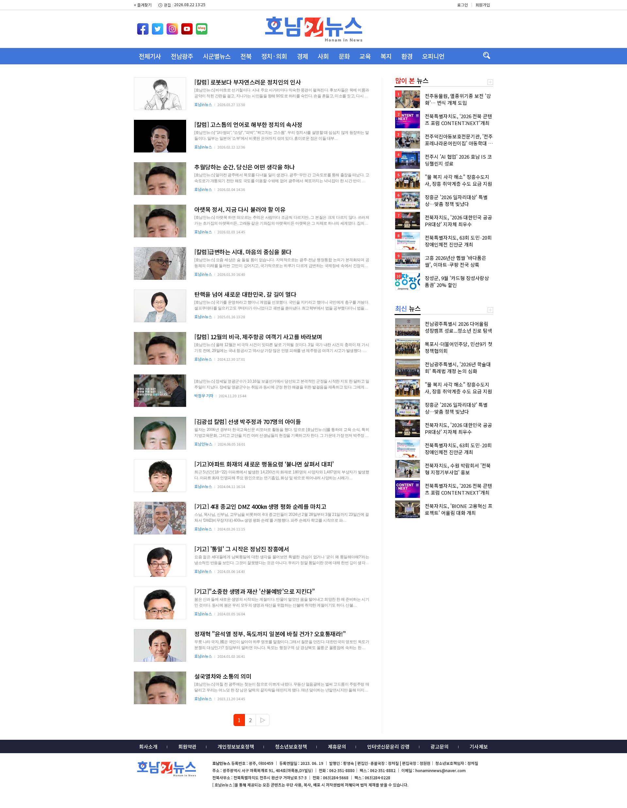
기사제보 (479, 746)
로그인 (462, 5)
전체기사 (150, 56)
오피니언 (433, 56)
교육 (365, 56)
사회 (323, 56)
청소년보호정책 (291, 746)
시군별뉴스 (217, 56)
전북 (245, 56)
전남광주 (182, 56)
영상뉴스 (150, 72)
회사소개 (148, 746)
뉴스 (411, 80)
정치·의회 (274, 56)
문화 (344, 56)
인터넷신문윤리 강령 (388, 746)
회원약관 (187, 746)
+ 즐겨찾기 (143, 5)
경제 (302, 56)
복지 (386, 56)
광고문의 (439, 746)
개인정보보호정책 (235, 746)
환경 (406, 56)
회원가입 (482, 5)
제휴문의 (337, 746)
